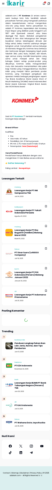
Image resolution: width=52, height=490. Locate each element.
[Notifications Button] (43, 3)
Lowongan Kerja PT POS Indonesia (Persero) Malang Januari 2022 (29, 275)
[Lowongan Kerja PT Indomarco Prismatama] (9, 295)
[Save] (46, 186)
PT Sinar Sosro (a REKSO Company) (27, 253)
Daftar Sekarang (16, 163)
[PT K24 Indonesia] (9, 365)
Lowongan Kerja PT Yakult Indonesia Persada (28, 211)
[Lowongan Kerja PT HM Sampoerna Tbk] (9, 191)
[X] (21, 446)
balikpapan (19, 207)
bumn (17, 269)
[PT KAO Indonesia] (9, 405)
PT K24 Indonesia (23, 365)
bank (16, 379)
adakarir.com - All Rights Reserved (24, 475)
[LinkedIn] (21, 452)
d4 (16, 291)
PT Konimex (17, 116)
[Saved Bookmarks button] (48, 3)
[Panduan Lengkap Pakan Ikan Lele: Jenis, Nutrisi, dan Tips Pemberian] (9, 345)
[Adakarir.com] (15, 3)
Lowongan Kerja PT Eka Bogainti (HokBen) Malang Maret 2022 (28, 232)
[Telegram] (31, 452)
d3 (15, 402)
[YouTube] (42, 446)
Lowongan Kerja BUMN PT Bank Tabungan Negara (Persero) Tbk (30, 385)
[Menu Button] (3, 3)
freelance (18, 362)
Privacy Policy (36, 473)
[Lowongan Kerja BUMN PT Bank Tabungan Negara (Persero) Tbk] (9, 385)
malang (18, 187)
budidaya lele (20, 340)
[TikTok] (10, 452)
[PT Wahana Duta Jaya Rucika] (9, 422)
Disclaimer (24, 473)
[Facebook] (10, 446)
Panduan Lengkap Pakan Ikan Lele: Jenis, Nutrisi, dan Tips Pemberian (30, 346)
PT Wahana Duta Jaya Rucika (30, 423)
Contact (6, 473)
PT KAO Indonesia (24, 405)
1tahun (17, 249)
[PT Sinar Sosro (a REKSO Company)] (9, 253)
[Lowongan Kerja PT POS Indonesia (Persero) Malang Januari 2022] (9, 274)
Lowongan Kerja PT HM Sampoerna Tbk (26, 191)
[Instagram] (31, 446)
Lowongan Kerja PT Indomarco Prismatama (30, 296)
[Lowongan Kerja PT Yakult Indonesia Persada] (9, 211)
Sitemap (15, 473)
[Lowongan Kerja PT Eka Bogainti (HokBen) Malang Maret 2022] (9, 232)
